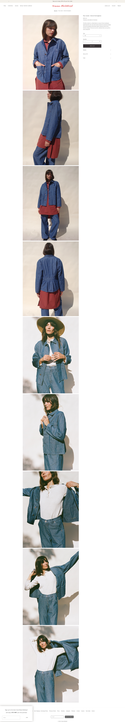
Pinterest (73, 711)
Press (58, 711)
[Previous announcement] (8, 1)
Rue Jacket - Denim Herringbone (65, 10)
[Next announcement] (116, 1)
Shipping (85, 19)
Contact (78, 711)
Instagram (68, 711)
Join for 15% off (69, 716)
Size (84, 33)
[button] (5, 5)
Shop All (55, 10)
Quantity (85, 39)
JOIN (27, 717)
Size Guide (88, 711)
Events (93, 711)
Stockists (63, 711)
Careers (82, 711)
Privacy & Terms (52, 711)
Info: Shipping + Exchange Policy (41, 711)
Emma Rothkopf (64, 721)
